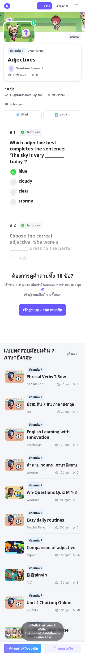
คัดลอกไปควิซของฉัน (23, 648)
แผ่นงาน (65, 114)
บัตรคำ (25, 114)
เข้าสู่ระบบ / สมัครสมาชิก (42, 310)
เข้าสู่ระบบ (62, 6)
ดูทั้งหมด (72, 354)
